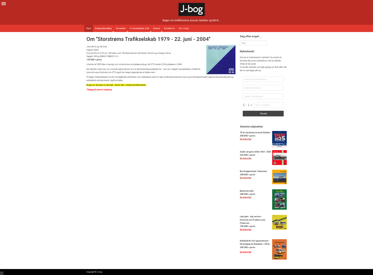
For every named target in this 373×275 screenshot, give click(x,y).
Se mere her (245, 139)
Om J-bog (183, 28)
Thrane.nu (1, 273)
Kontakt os (169, 28)
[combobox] (253, 43)
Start (88, 28)
